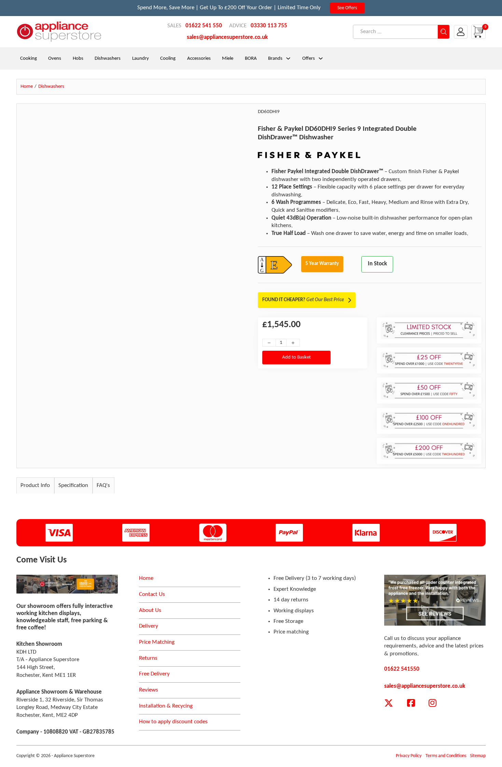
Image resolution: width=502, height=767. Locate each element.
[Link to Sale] (67, 584)
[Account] (461, 32)
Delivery (148, 626)
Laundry (140, 58)
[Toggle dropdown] (288, 58)
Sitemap (478, 756)
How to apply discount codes (173, 722)
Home (146, 578)
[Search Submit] (443, 32)
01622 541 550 (203, 26)
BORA (251, 58)
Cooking (28, 58)
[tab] (35, 485)
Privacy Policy (408, 756)
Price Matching (157, 642)
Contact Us (152, 594)
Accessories (199, 58)
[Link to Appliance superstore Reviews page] (435, 600)
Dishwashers (108, 58)
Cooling (168, 58)
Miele (227, 58)
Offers (308, 58)
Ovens (54, 58)
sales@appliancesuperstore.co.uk (227, 37)
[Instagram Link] (432, 703)
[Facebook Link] (411, 703)
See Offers (347, 8)
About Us (150, 610)
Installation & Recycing (166, 706)
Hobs (78, 58)
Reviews (148, 690)
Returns (148, 658)
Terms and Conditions (446, 756)
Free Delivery (154, 674)
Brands (275, 58)
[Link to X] (388, 703)
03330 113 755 (269, 26)
